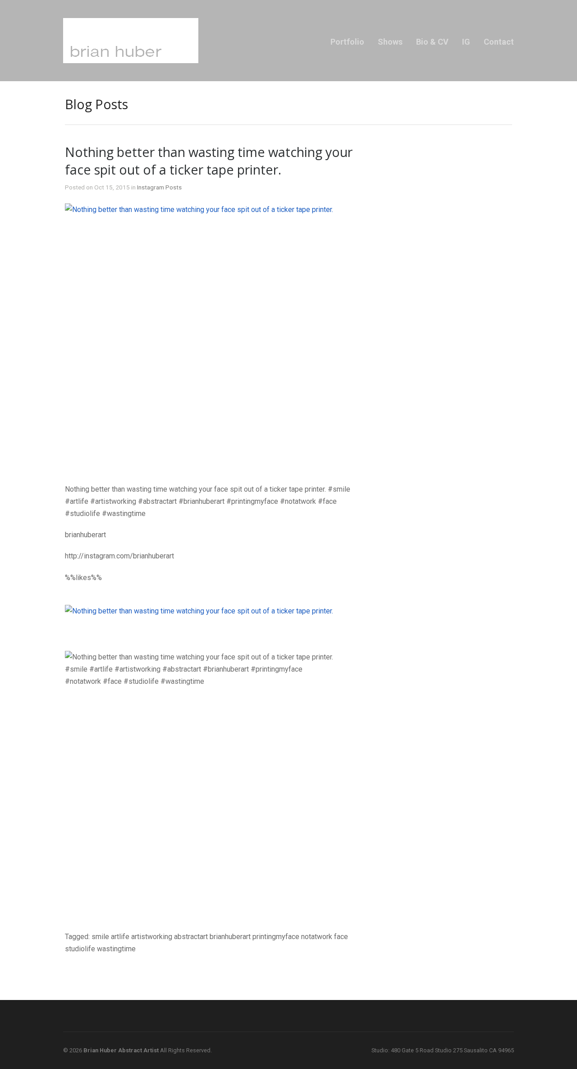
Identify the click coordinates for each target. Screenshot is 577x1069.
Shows (390, 41)
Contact (499, 41)
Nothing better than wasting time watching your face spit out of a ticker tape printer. (209, 160)
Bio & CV (432, 41)
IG (466, 41)
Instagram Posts (159, 187)
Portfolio (347, 41)
